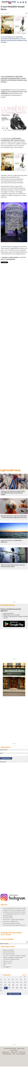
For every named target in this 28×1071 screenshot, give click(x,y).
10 (1, 982)
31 (1, 990)
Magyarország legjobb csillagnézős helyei (13, 957)
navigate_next (27, 942)
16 (25, 982)
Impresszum (6, 1052)
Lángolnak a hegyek (8, 915)
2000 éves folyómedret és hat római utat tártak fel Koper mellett (13, 565)
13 (13, 982)
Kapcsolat (14, 1052)
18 (5, 985)
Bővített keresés (4, 943)
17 (1, 985)
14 (17, 982)
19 (9, 985)
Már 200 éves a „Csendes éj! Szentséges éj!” (13, 919)
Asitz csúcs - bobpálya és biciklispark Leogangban (15, 955)
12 (9, 982)
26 (9, 988)
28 (17, 988)
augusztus (7, 975)
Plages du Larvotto (7, 961)
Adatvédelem (21, 1054)
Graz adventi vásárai (8, 917)
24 (1, 988)
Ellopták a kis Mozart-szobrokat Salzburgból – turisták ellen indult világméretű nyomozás (14, 516)
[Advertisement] (14, 59)
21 (17, 985)
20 (13, 985)
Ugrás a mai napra (14, 994)
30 (25, 988)
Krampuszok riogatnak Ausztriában (11, 923)
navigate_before (2, 974)
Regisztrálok (3, 761)
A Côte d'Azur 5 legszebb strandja (11, 959)
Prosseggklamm (7, 966)
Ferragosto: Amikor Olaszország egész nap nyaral (15, 910)
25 (5, 988)
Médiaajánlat (7, 1054)
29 (21, 988)
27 (13, 988)
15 (21, 982)
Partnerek (22, 1052)
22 (21, 985)
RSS (14, 1054)
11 (5, 982)
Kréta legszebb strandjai (9, 953)
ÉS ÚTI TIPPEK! (6, 934)
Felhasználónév (4, 749)
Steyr (4, 965)
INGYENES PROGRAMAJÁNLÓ (11, 933)
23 (25, 985)
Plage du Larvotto (7, 963)
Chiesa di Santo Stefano (9, 952)
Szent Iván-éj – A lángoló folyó (10, 921)
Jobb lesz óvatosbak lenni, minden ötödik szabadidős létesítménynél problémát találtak (13, 492)
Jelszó (1, 753)
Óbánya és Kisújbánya (8, 950)
